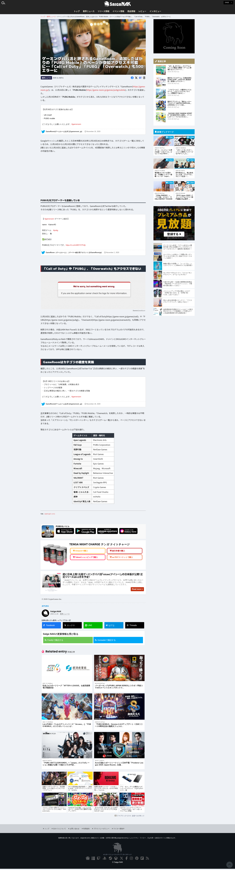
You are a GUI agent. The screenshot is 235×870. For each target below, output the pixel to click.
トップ (77, 11)
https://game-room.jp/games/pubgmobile (105, 89)
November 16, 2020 (93, 131)
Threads (133, 625)
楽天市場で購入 (118, 551)
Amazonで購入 (81, 551)
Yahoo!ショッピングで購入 (86, 557)
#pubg (55, 230)
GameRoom (141, 310)
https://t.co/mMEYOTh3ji (75, 245)
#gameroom (76, 124)
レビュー (142, 11)
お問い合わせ (74, 828)
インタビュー (155, 11)
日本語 (227, 2)
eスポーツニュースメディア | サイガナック (117, 854)
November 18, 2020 (93, 404)
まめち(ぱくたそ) (50, 514)
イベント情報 (118, 11)
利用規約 (86, 828)
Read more (136, 589)
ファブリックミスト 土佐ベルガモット (131, 815)
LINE (90, 625)
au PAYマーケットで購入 (122, 557)
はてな (110, 625)
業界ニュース (88, 11)
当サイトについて (59, 828)
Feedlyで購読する (55, 640)
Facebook (50, 625)
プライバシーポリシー (101, 828)
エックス (71, 625)
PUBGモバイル (62, 526)
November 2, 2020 (112, 252)
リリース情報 (103, 11)
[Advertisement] (93, 177)
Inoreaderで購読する (107, 640)
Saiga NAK (117, 4)
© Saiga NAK (117, 862)
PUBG (46, 606)
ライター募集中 (118, 828)
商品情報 (131, 11)
